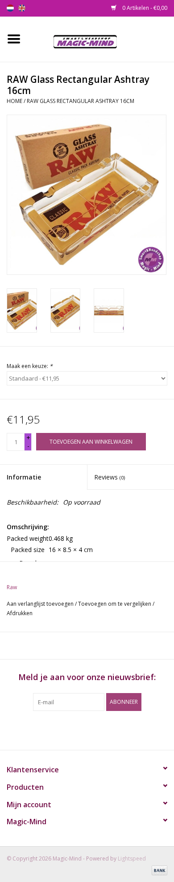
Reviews (109, 477)
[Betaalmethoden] (158, 869)
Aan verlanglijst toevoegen (40, 604)
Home (14, 101)
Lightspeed (132, 858)
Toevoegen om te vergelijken (115, 604)
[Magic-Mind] (100, 38)
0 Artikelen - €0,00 (144, 8)
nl (10, 8)
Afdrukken (20, 613)
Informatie (24, 477)
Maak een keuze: (30, 366)
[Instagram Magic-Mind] (95, 729)
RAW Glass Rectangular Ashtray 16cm (80, 101)
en (21, 8)
